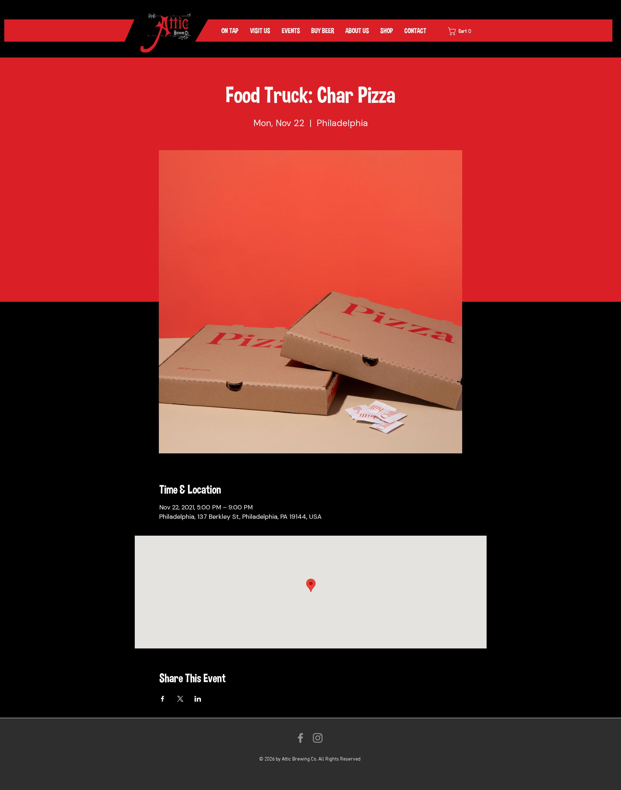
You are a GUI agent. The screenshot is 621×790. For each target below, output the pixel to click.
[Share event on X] (180, 699)
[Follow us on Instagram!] (317, 737)
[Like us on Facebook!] (300, 737)
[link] (464, 31)
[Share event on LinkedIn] (197, 699)
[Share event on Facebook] (162, 699)
